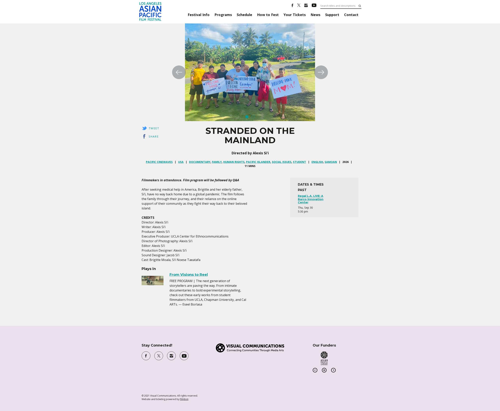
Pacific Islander (258, 162)
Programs (223, 14)
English (317, 162)
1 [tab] (246, 116)
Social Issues (281, 162)
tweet (154, 128)
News (315, 14)
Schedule (244, 14)
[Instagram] (306, 6)
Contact (351, 14)
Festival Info (199, 14)
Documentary (199, 162)
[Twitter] (298, 6)
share (154, 136)
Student (299, 162)
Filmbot (184, 399)
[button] (179, 72)
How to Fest (268, 14)
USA (181, 162)
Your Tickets (295, 14)
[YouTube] (314, 6)
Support (332, 14)
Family (217, 162)
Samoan (331, 162)
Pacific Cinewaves (159, 162)
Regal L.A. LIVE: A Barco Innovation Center (310, 199)
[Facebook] (292, 6)
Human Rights (234, 162)
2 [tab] (253, 116)
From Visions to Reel (189, 275)
